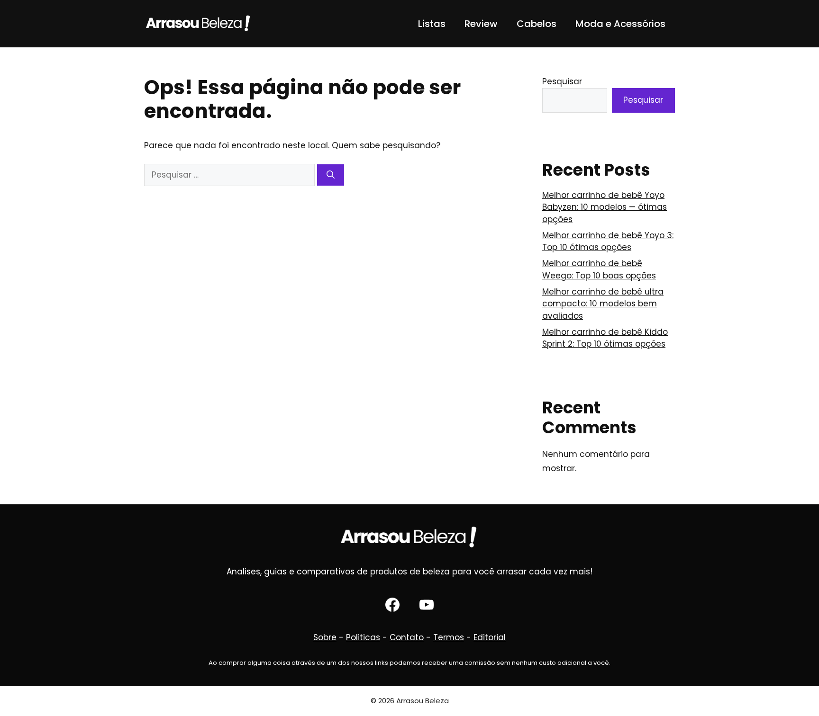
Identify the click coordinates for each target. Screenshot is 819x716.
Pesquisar (562, 81)
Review (481, 23)
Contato (407, 637)
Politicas (363, 637)
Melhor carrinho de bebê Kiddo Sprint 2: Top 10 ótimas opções (605, 338)
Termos (448, 637)
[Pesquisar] (330, 175)
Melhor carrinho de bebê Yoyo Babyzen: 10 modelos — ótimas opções (604, 207)
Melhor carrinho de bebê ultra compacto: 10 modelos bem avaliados (603, 304)
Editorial (489, 637)
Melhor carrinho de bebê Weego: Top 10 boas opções (599, 269)
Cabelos (536, 23)
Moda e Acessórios (620, 23)
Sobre (325, 637)
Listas (432, 23)
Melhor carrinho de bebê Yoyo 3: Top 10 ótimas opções (607, 241)
